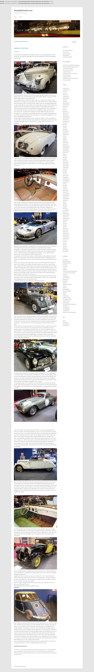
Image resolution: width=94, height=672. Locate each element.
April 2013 (65, 206)
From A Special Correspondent (30, 649)
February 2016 (66, 162)
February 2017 (66, 142)
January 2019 (65, 114)
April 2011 (65, 246)
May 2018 (65, 126)
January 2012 (65, 231)
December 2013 (66, 193)
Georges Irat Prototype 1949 (20, 652)
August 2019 (65, 106)
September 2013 (66, 198)
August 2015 (65, 169)
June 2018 (65, 124)
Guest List (65, 274)
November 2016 (66, 147)
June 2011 (65, 243)
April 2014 (65, 187)
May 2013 (65, 205)
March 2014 (65, 188)
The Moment (65, 305)
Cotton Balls (65, 266)
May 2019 (65, 109)
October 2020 (65, 96)
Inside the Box (66, 276)
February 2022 (66, 88)
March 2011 (65, 248)
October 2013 (65, 197)
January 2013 (65, 211)
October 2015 (65, 167)
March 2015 (65, 173)
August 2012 (65, 220)
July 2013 (64, 201)
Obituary (64, 286)
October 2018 (65, 119)
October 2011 (65, 236)
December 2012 (66, 213)
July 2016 (64, 154)
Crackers (64, 267)
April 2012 (65, 226)
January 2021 (65, 94)
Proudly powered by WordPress (20, 666)
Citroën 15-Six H (33, 651)
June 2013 (65, 203)
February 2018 (66, 131)
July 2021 (64, 91)
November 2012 (66, 215)
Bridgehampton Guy (67, 262)
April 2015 (65, 172)
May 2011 (65, 244)
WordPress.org (66, 325)
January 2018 (65, 132)
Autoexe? (71, 68)
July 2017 (64, 136)
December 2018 (66, 116)
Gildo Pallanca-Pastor (30, 652)
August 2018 (65, 122)
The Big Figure (66, 295)
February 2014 (66, 190)
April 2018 (65, 127)
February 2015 (66, 175)
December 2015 (66, 165)
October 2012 (65, 216)
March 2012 (65, 228)
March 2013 (65, 208)
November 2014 (66, 180)
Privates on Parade (67, 53)
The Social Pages (66, 307)
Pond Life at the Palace (67, 56)
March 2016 (65, 160)
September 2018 (66, 121)
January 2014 (65, 192)
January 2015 (65, 177)
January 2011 (65, 251)
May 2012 (65, 225)
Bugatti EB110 (20, 651)
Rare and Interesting (41, 649)
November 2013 (66, 195)
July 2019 (64, 108)
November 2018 (66, 117)
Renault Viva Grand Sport (45, 652)
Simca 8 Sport (54, 652)
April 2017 (65, 139)
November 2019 (66, 104)
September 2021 (66, 89)
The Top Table (66, 52)
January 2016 (65, 164)
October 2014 (65, 182)
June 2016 (65, 155)
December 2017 (66, 134)
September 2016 (66, 150)
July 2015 (64, 170)
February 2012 (66, 230)
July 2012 (64, 221)
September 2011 (66, 238)
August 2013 (65, 200)
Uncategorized (66, 310)
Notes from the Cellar (67, 284)
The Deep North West (67, 299)
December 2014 (66, 178)
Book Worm (65, 259)
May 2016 (65, 157)
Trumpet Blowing (66, 309)
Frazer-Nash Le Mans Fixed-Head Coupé (45, 651)
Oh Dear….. (65, 287)
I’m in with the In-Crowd (68, 50)
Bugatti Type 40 (27, 651)
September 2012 (66, 218)
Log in (64, 320)
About (20, 17)
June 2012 (65, 223)
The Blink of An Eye (67, 297)
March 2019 (65, 111)
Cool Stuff (65, 264)
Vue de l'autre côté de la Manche (69, 312)
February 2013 (66, 210)
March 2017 (65, 141)
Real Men (65, 292)
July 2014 (64, 183)
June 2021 (65, 93)
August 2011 (65, 239)
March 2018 (65, 129)
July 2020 (64, 99)
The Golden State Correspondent (69, 304)
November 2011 (66, 234)
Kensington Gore (66, 277)
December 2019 (66, 103)
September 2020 (66, 98)
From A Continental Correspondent (70, 271)
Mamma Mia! (65, 279)
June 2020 (65, 101)
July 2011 (64, 241)
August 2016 (65, 152)
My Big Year (65, 281)
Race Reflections (66, 289)
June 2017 (65, 137)
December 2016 (66, 145)
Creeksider (65, 269)
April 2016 (65, 159)
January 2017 (65, 144)
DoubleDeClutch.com (23, 10)
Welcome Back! (66, 55)
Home (15, 17)
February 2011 (66, 249)
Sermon (64, 294)
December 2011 (66, 233)
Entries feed (65, 322)
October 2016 (65, 149)
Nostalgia (65, 282)
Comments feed (66, 323)
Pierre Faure (37, 652)
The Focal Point (66, 302)
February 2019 (66, 112)
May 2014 (65, 185)
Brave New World (66, 261)
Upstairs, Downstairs (21, 48)
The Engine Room (66, 300)
